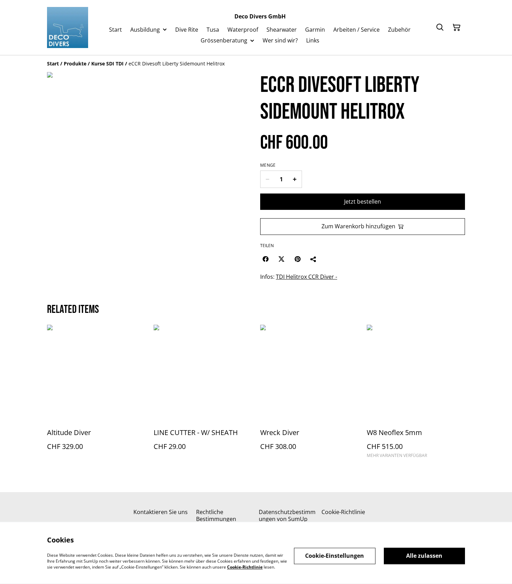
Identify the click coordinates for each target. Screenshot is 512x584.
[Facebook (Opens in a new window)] (265, 259)
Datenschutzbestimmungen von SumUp (287, 515)
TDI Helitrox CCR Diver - (306, 277)
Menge (268, 165)
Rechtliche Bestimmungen (216, 515)
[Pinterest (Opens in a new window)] (297, 259)
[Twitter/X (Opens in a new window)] (281, 259)
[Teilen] (313, 259)
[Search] (440, 27)
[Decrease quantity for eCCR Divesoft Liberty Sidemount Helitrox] (267, 179)
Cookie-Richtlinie (343, 512)
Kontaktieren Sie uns (160, 512)
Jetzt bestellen (362, 201)
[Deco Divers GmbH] (67, 27)
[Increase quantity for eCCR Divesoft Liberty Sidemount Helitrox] (295, 179)
